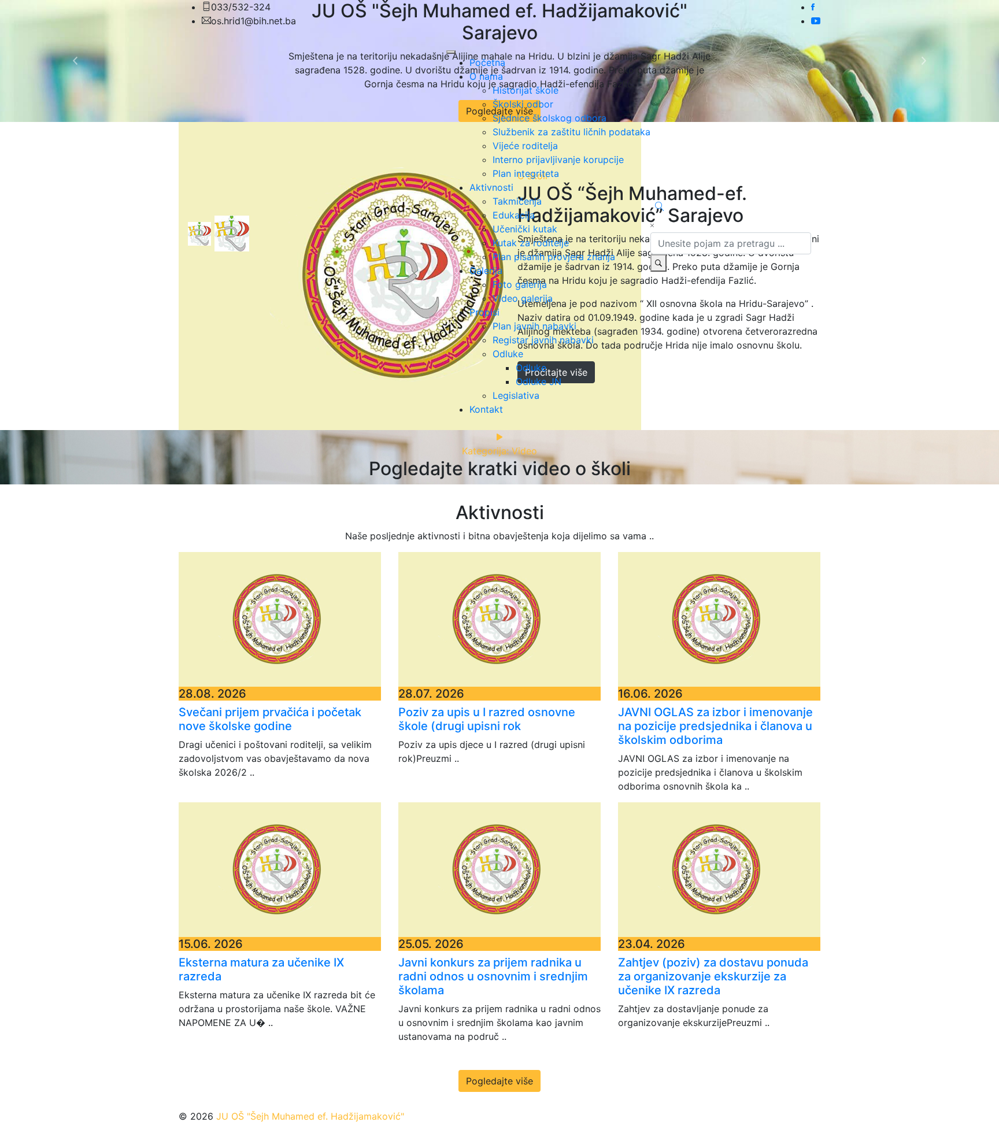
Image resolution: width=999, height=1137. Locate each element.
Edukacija (514, 215)
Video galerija (523, 298)
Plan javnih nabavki (534, 326)
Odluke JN (538, 381)
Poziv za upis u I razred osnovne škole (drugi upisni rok (486, 719)
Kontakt (486, 409)
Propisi (484, 312)
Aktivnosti (491, 187)
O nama (486, 76)
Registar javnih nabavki (543, 340)
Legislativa (516, 395)
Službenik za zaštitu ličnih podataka (571, 132)
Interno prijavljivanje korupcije (558, 159)
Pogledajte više (499, 1081)
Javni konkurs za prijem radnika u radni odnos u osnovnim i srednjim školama (493, 976)
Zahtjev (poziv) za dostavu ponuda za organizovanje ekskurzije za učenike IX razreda (713, 976)
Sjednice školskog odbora (549, 118)
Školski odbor (523, 104)
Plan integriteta (526, 173)
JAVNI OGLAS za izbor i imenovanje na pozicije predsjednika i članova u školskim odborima (715, 726)
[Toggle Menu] (451, 52)
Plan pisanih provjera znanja (554, 256)
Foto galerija (520, 284)
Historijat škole (525, 90)
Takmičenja (517, 201)
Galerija (485, 270)
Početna (487, 62)
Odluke (508, 354)
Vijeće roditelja (525, 145)
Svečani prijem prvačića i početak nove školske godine (270, 719)
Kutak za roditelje (531, 243)
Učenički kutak (525, 229)
